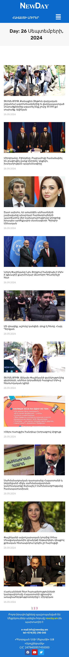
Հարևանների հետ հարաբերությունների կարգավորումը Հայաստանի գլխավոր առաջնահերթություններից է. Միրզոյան (29, 594)
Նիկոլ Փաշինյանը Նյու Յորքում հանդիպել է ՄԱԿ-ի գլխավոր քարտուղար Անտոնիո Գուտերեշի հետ (34, 275)
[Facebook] (28, 652)
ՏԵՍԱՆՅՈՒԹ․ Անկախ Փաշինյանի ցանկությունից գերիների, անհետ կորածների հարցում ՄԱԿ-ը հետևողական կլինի (34, 380)
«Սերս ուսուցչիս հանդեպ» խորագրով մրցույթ (32, 432)
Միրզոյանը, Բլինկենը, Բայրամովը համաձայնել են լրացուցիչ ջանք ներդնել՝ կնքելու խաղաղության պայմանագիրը (33, 161)
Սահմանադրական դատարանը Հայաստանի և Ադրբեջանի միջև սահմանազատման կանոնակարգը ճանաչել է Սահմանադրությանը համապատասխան (33, 484)
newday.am (52, 618)
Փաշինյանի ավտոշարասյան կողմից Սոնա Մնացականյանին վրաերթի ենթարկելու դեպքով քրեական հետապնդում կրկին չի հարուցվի (34, 540)
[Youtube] (34, 652)
